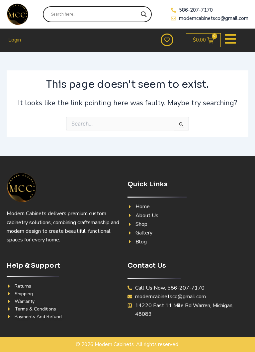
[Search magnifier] (143, 14)
